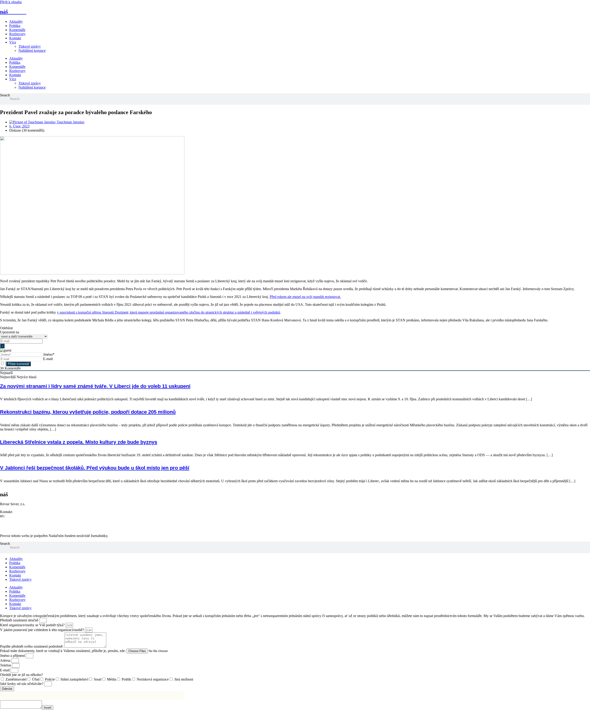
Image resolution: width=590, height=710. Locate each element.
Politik (126, 679)
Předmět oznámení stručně (19, 620)
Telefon (6, 665)
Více (12, 42)
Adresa (5, 660)
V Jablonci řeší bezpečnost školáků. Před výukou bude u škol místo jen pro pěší (94, 468)
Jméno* (48, 354)
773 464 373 (15, 516)
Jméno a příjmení (13, 656)
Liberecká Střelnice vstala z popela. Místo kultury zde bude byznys (78, 442)
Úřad (35, 679)
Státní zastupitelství (74, 679)
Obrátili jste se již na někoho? (21, 675)
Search (5, 95)
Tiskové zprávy (29, 46)
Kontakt (15, 38)
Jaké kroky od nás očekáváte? (22, 684)
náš (13, 12)
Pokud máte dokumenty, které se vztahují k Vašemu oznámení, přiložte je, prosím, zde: (63, 651)
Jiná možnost (183, 679)
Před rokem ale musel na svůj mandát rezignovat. (305, 297)
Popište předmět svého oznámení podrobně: (32, 646)
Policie (50, 679)
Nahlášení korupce (32, 50)
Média (111, 679)
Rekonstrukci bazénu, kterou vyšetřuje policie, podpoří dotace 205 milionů (88, 412)
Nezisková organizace (153, 679)
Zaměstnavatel (16, 679)
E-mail (48, 359)
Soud (97, 679)
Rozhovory (17, 34)
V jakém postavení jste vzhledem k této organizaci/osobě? (42, 630)
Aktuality (16, 21)
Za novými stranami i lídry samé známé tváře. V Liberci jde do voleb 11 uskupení (95, 386)
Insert (47, 707)
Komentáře (17, 30)
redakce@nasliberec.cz (16, 520)
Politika (14, 26)
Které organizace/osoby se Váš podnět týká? (32, 625)
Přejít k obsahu (11, 2)
